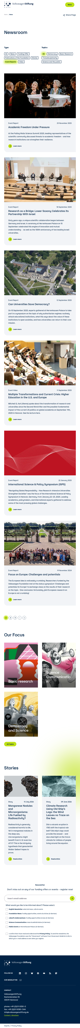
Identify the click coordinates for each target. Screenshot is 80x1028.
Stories (34, 58)
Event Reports (10, 62)
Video (21, 62)
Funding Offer (23, 54)
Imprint (6, 1026)
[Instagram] (26, 973)
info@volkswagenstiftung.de (16, 1012)
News (12, 54)
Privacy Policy (45, 933)
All (6, 54)
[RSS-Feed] (50, 973)
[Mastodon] (56, 973)
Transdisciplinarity (50, 58)
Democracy (52, 54)
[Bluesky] (32, 973)
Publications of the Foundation (17, 58)
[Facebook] (38, 973)
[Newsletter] (20, 980)
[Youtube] (44, 973)
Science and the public (51, 62)
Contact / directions (11, 1015)
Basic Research (66, 54)
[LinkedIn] (20, 973)
